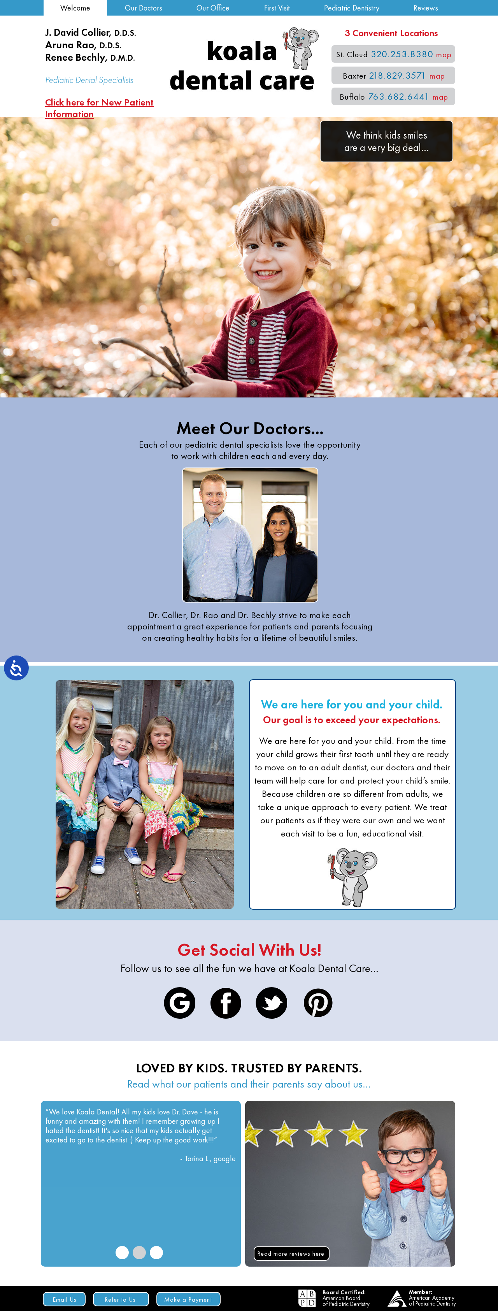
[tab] (122, 1252)
